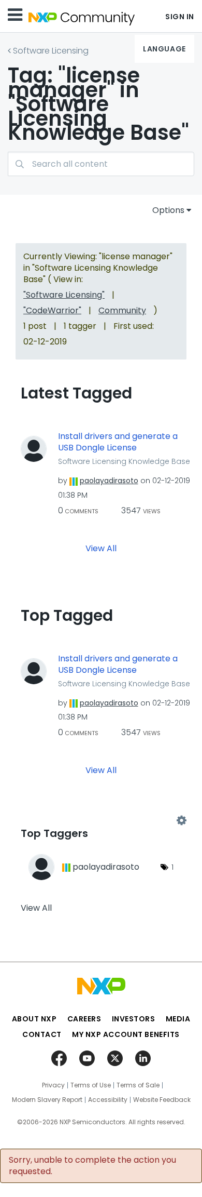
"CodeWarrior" (52, 310)
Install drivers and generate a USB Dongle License (118, 442)
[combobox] (101, 164)
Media (178, 1019)
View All (101, 548)
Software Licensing (51, 51)
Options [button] (168, 210)
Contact (42, 1034)
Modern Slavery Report (47, 1100)
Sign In (179, 16)
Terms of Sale (138, 1085)
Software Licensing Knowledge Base (124, 461)
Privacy (53, 1085)
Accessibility (107, 1100)
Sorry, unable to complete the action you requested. (92, 1165)
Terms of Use (90, 1085)
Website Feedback (162, 1100)
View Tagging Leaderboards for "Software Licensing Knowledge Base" (101, 820)
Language (164, 49)
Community (122, 310)
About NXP (34, 1019)
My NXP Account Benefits (126, 1034)
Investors (133, 1019)
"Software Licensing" (64, 295)
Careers (84, 1019)
